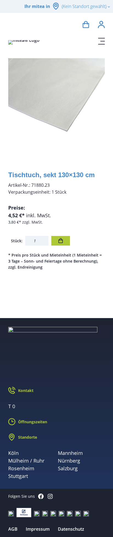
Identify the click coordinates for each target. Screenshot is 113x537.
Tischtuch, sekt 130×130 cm (51, 175)
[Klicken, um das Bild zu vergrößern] (56, 106)
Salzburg (68, 468)
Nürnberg (69, 460)
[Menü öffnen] (101, 41)
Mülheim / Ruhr (26, 460)
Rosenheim (21, 468)
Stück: (16, 240)
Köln (13, 453)
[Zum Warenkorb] (85, 25)
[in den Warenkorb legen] (60, 241)
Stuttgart (18, 476)
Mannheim (70, 453)
